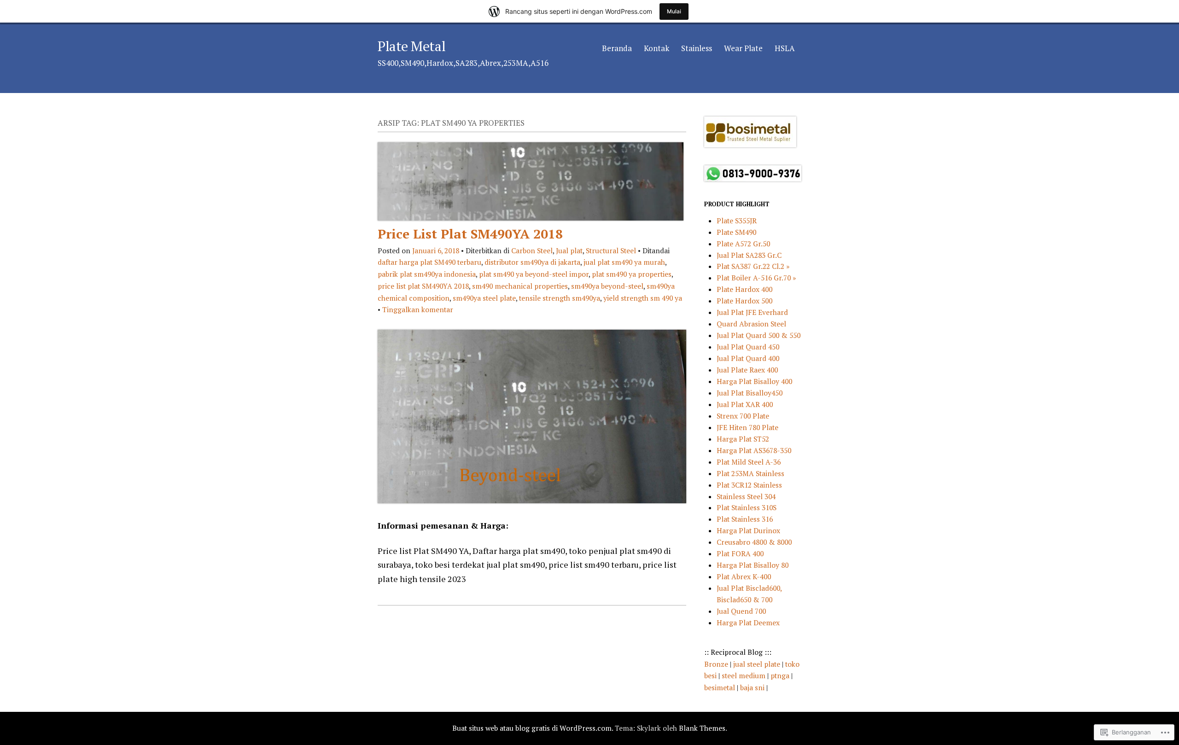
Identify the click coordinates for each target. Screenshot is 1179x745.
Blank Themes (702, 728)
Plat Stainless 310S (746, 507)
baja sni (753, 687)
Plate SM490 (736, 232)
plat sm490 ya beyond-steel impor (534, 274)
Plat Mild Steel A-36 (749, 461)
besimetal (720, 687)
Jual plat (569, 250)
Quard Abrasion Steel (751, 323)
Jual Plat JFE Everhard (752, 312)
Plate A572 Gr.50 (743, 243)
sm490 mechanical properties (520, 286)
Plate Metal (411, 46)
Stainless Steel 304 (746, 496)
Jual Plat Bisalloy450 (749, 392)
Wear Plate (743, 48)
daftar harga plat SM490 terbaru (429, 262)
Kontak (656, 48)
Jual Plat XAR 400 (745, 404)
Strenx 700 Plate (743, 415)
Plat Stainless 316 (745, 519)
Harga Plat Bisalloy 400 (754, 381)
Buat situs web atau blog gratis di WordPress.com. (532, 728)
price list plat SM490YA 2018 (423, 286)
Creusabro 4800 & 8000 (754, 542)
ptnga (780, 675)
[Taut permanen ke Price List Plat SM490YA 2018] (530, 217)
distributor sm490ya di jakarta (532, 262)
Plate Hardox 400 (744, 289)
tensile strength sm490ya (559, 298)
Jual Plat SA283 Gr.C (749, 255)
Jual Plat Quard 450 (748, 346)
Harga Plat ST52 (743, 438)
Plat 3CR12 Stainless (749, 484)
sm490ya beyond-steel (607, 286)
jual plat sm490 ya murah (624, 262)
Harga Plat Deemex (748, 622)
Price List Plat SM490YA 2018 (470, 233)
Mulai (674, 11)
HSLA (785, 48)
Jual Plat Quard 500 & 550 (758, 335)
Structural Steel (611, 250)
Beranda (617, 48)
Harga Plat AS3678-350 (754, 450)
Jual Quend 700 (741, 611)
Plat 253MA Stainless (750, 473)
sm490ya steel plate (484, 298)
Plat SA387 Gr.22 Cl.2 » (753, 266)
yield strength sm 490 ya (642, 298)
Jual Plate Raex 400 (747, 369)
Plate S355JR (737, 220)
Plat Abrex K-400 (744, 576)
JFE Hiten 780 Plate (747, 427)
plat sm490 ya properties (631, 274)
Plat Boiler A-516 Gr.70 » (756, 277)
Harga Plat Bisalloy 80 (752, 565)
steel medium (744, 675)
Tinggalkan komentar (417, 309)
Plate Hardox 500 (744, 300)
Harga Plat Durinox (748, 530)
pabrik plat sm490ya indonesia (427, 274)
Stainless (696, 48)
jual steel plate (757, 664)
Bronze (717, 664)
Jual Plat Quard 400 (748, 358)
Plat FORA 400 (740, 553)
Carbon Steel (532, 250)
